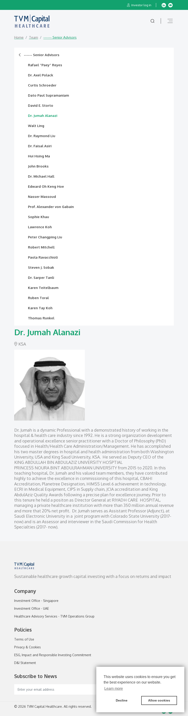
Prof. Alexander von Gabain (51, 207)
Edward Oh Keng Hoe (46, 186)
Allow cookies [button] (159, 700)
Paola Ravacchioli (43, 257)
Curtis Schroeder (42, 85)
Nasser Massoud (42, 196)
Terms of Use (24, 639)
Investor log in (141, 5)
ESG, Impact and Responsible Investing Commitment (52, 655)
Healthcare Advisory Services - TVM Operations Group (54, 616)
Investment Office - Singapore (36, 600)
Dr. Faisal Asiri (40, 146)
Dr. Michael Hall (41, 176)
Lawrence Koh (40, 227)
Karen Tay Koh (40, 308)
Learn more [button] (113, 688)
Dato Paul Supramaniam (48, 95)
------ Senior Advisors (41, 55)
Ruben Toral (38, 298)
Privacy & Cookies (27, 647)
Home (19, 37)
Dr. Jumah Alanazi (42, 115)
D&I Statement (25, 662)
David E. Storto (40, 105)
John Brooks (38, 166)
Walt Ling (36, 126)
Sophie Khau (38, 217)
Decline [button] (121, 700)
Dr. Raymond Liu (41, 136)
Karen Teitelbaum (43, 288)
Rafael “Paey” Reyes (45, 65)
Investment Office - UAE (31, 608)
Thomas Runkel (41, 318)
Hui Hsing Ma (39, 156)
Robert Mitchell (41, 247)
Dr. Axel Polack (40, 75)
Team (33, 37)
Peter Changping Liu (45, 237)
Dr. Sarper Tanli (41, 277)
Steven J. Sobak (41, 267)
